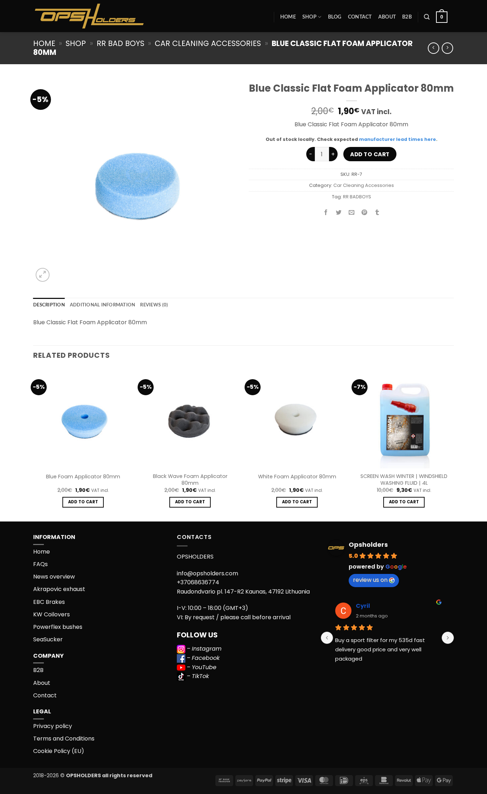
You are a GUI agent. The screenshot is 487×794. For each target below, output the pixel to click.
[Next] (453, 444)
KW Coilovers (51, 614)
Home (288, 17)
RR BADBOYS (357, 197)
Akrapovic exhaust (59, 589)
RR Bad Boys (120, 43)
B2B (407, 17)
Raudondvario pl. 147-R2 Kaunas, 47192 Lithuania (243, 591)
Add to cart (369, 154)
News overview (54, 576)
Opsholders (368, 544)
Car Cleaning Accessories (208, 43)
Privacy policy (52, 726)
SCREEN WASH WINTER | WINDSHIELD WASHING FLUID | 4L (403, 479)
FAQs (40, 564)
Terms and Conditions (63, 738)
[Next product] (433, 48)
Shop (309, 17)
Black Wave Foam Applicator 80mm (190, 479)
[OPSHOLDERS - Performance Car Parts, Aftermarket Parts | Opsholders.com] (106, 16)
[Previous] (33, 444)
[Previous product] (447, 48)
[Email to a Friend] (352, 213)
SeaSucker (48, 639)
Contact (360, 17)
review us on (370, 580)
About (387, 17)
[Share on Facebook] (326, 213)
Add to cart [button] (83, 502)
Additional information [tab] (102, 305)
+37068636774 (198, 582)
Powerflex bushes (57, 627)
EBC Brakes (49, 602)
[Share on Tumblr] (377, 213)
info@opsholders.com (207, 573)
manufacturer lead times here (397, 139)
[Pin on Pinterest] (364, 213)
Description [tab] (49, 305)
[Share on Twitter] (339, 213)
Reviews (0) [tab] (154, 305)
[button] (427, 17)
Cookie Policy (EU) (58, 751)
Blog (335, 17)
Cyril (363, 606)
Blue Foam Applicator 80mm (83, 476)
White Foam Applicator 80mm (297, 476)
